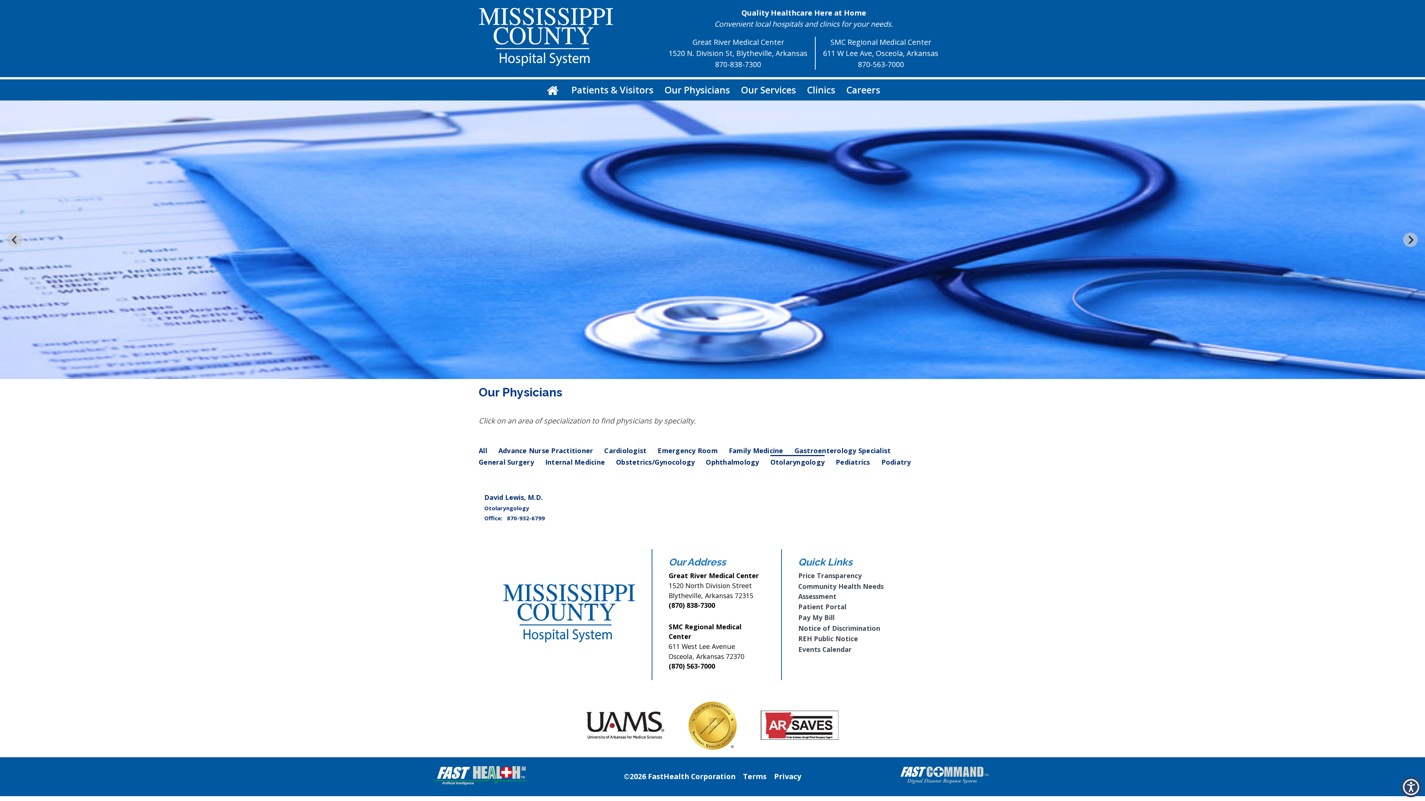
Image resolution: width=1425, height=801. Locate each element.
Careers (863, 89)
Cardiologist (625, 450)
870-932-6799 (526, 518)
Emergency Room (688, 450)
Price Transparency (830, 575)
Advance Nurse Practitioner (545, 450)
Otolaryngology (797, 462)
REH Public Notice (828, 638)
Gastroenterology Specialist (843, 450)
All (483, 450)
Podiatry (896, 462)
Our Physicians (697, 89)
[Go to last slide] (14, 240)
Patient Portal (822, 606)
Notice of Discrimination (839, 628)
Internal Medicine (575, 462)
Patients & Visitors (612, 89)
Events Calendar (825, 649)
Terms (755, 776)
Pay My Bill (816, 617)
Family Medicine (756, 450)
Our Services (768, 89)
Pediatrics (853, 462)
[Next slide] (1410, 240)
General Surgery (506, 462)
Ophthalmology (732, 462)
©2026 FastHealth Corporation (680, 776)
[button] (1411, 787)
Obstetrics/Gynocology (655, 462)
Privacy (787, 776)
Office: (494, 518)
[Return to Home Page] (553, 89)
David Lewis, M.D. (513, 497)
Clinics (821, 89)
